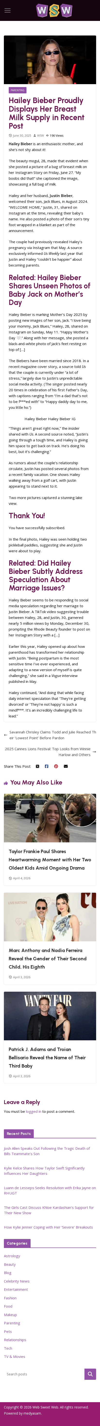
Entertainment (16, 1289)
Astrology (12, 1255)
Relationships (15, 1339)
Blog (7, 1272)
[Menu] (7, 10)
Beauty (10, 1264)
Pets (8, 1331)
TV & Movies (14, 1356)
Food (8, 1306)
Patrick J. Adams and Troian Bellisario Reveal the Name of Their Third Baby (47, 1057)
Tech (8, 1348)
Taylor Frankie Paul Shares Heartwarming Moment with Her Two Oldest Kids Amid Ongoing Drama (50, 859)
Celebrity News (17, 1281)
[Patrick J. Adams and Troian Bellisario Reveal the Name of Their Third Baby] (50, 994)
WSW (40, 136)
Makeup (10, 1314)
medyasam (32, 1413)
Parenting (18, 90)
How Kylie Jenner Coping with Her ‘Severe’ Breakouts (48, 1227)
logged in (33, 1111)
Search (90, 1374)
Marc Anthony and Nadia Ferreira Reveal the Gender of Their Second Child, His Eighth (48, 958)
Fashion (10, 1297)
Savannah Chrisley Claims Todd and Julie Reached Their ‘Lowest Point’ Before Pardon (52, 735)
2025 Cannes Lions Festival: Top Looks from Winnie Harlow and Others (48, 751)
